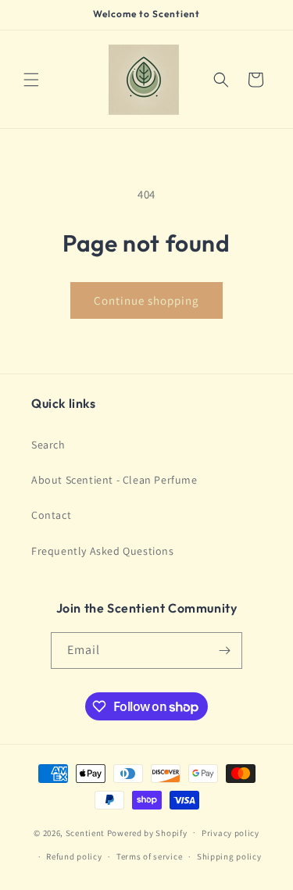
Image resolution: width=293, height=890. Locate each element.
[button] (31, 80)
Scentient (85, 832)
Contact (51, 515)
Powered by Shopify (147, 832)
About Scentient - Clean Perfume (114, 480)
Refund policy (74, 856)
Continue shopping (146, 300)
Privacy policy (230, 832)
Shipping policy (229, 856)
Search (48, 445)
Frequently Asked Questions (102, 551)
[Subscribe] (224, 650)
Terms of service (149, 856)
